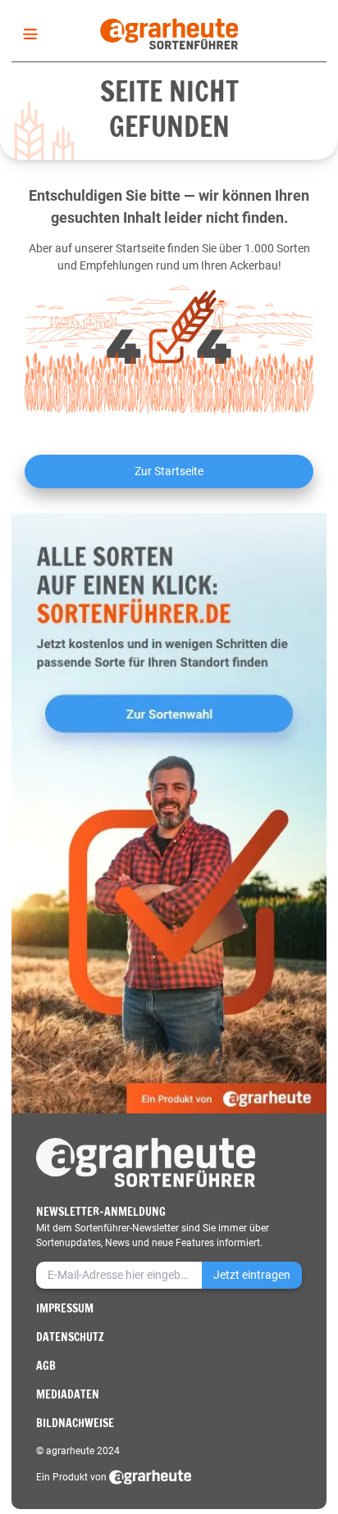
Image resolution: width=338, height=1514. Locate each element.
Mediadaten (67, 1394)
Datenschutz (70, 1337)
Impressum (65, 1308)
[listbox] (27, 34)
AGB (46, 1366)
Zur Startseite (169, 471)
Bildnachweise (75, 1423)
